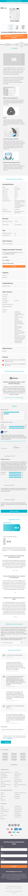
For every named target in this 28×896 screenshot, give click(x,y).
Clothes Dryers (13, 3)
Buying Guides (3, 774)
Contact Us (16, 772)
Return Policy (23, 792)
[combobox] (20, 447)
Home (2, 3)
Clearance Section (17, 779)
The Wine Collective (18, 808)
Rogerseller (3, 818)
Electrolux (17, 187)
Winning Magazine (17, 815)
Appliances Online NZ (5, 809)
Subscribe (14, 866)
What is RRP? (3, 786)
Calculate (14, 266)
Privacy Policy (17, 794)
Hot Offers (16, 783)
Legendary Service (8, 772)
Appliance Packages (18, 781)
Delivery (2, 772)
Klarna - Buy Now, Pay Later (6, 781)
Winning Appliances (18, 811)
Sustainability (17, 796)
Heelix (2, 813)
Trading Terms (17, 792)
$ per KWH (5, 257)
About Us (2, 792)
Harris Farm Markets (5, 811)
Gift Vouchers (17, 775)
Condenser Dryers (19, 3)
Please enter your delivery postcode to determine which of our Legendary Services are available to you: (13, 638)
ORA (1, 817)
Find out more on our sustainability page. (14, 397)
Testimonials (3, 800)
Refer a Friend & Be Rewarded (20, 784)
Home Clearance (4, 815)
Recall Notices (17, 798)
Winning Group (17, 813)
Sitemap (16, 786)
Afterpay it (3, 783)
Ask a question (4, 726)
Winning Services (17, 817)
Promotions (16, 777)
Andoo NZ (2, 808)
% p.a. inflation (6, 260)
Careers (2, 794)
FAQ (1, 779)
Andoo (2, 806)
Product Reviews (4, 777)
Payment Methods (4, 775)
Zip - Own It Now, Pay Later (6, 784)
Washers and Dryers (7, 3)
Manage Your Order (18, 774)
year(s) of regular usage (8, 263)
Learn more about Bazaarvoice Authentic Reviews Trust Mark (13, 441)
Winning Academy (17, 809)
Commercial (3, 796)
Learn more (9, 550)
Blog (1, 798)
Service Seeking (17, 806)
